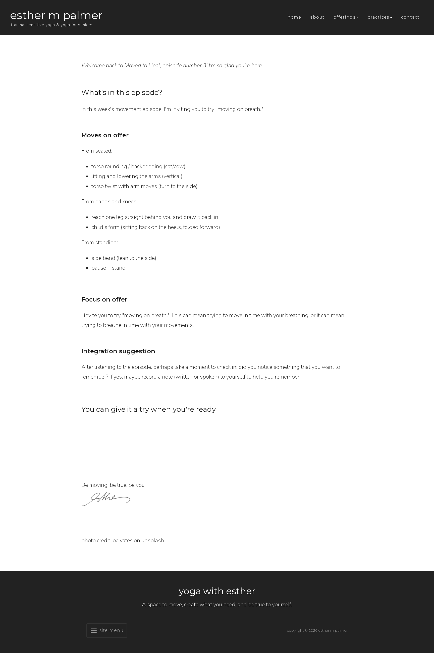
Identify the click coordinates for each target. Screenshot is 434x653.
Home (294, 17)
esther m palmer (56, 15)
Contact (410, 17)
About (317, 17)
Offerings (344, 17)
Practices (378, 17)
